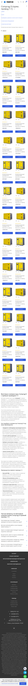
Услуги (14, 573)
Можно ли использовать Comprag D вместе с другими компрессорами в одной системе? (11, 545)
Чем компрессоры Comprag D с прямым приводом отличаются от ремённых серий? (11, 521)
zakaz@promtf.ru (15, 613)
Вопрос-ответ (14, 606)
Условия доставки (14, 588)
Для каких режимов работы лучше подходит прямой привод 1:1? (11, 526)
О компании (14, 571)
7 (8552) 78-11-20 (14, 611)
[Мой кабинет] (23, 2)
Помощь (14, 598)
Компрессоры (14, 561)
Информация (14, 582)
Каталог (14, 553)
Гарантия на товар (14, 590)
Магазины (14, 584)
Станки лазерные (14, 556)
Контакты (14, 577)
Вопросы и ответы (14, 593)
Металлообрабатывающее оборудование (14, 558)
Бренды (14, 575)
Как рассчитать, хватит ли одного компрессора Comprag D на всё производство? (12, 535)
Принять (23, 683)
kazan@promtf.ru (15, 616)
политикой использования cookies (10, 683)
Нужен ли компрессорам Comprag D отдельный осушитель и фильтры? (12, 530)
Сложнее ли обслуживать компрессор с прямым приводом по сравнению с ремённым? (12, 540)
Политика (14, 592)
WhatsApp (14, 628)
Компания (14, 568)
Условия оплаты (14, 586)
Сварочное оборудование (14, 564)
